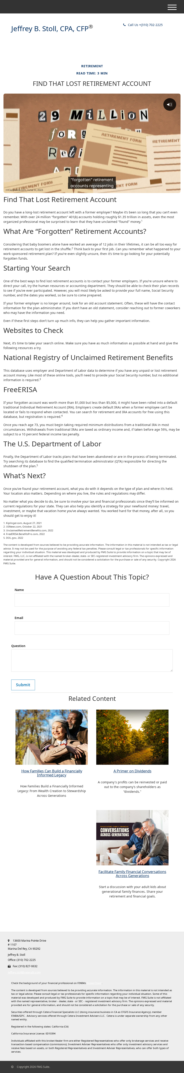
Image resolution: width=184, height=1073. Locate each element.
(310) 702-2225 (145, 25)
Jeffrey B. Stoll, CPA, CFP (50, 29)
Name (19, 590)
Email (19, 618)
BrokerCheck (94, 983)
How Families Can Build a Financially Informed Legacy (51, 773)
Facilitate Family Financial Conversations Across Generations (132, 873)
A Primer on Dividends (132, 771)
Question (18, 646)
